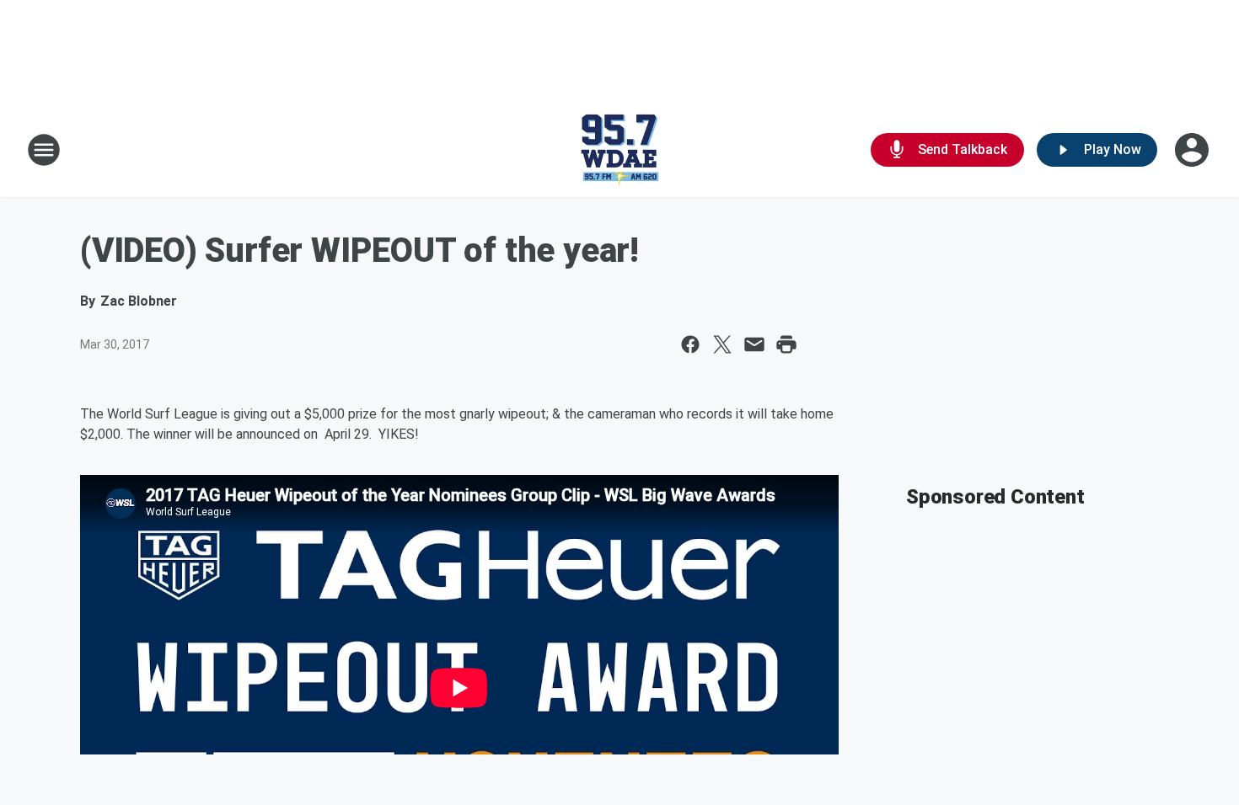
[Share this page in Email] (754, 344)
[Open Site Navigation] (44, 150)
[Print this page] (786, 344)
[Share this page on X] (722, 344)
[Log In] (1193, 150)
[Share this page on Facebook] (690, 344)
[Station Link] (619, 150)
